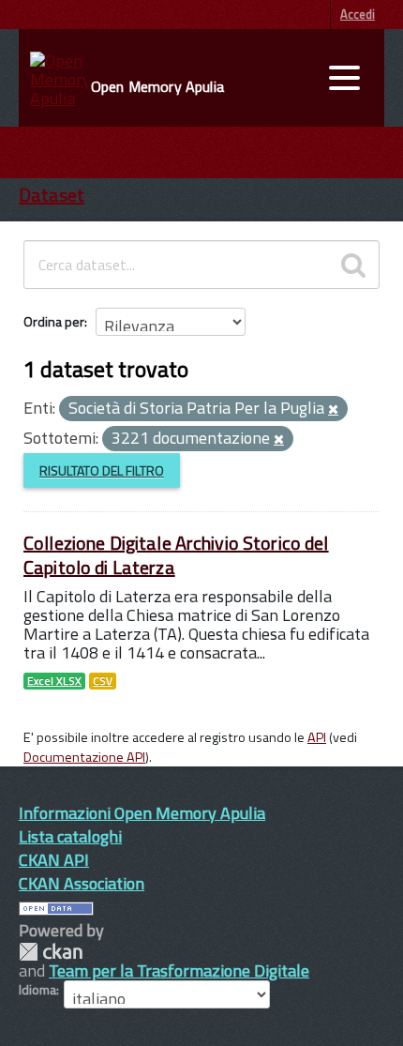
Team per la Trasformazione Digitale (179, 970)
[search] (353, 264)
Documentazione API (84, 757)
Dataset (51, 194)
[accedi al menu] (344, 78)
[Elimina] (333, 409)
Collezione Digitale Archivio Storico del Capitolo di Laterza (176, 555)
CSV (102, 681)
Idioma (37, 989)
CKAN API (54, 859)
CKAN (50, 952)
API (316, 737)
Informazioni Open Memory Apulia (142, 813)
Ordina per (53, 321)
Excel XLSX (54, 681)
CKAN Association (81, 883)
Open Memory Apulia (157, 86)
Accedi (357, 14)
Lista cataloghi (70, 836)
